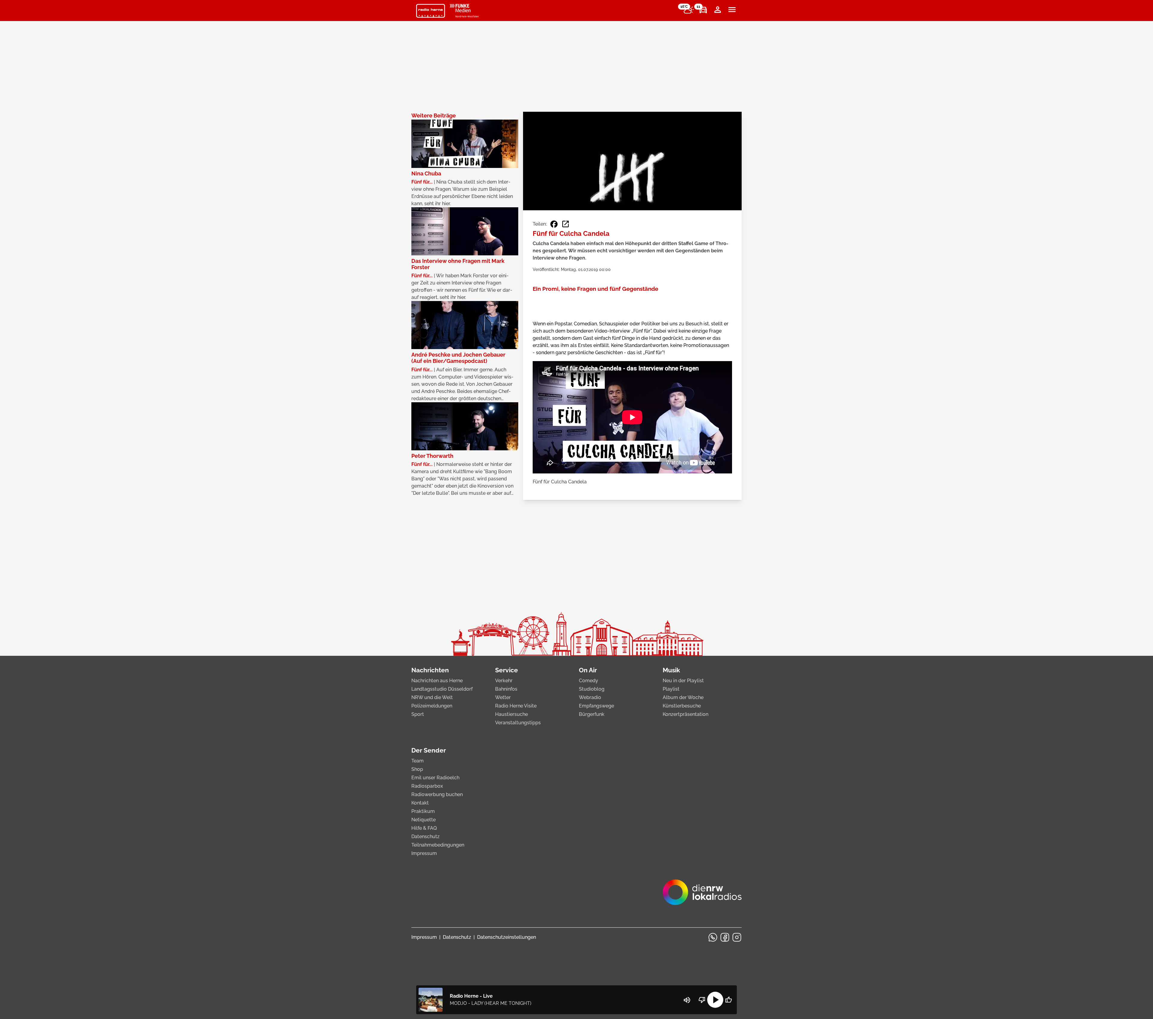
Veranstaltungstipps (518, 722)
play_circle (715, 999)
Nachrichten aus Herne (437, 680)
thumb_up (728, 999)
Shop (417, 769)
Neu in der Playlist (683, 680)
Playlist (671, 689)
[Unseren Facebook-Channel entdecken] (725, 937)
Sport (417, 714)
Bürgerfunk (591, 714)
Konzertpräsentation (685, 714)
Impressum (424, 853)
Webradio (590, 697)
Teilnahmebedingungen (437, 845)
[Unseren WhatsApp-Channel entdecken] (713, 937)
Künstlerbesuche (682, 706)
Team (417, 761)
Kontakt (420, 803)
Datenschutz (425, 836)
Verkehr (504, 680)
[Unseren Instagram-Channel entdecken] (737, 937)
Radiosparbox (427, 786)
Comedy (588, 680)
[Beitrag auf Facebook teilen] (554, 224)
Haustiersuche (511, 714)
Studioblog (591, 689)
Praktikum (423, 811)
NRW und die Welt (432, 697)
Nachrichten (430, 670)
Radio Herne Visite (516, 706)
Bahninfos (506, 689)
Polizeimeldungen (431, 706)
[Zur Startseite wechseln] (430, 10)
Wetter (503, 697)
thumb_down (702, 999)
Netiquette (423, 820)
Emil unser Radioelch (435, 777)
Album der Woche (683, 697)
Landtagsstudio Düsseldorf (442, 689)
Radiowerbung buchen (437, 794)
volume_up (687, 1000)
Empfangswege (596, 706)
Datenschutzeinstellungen (506, 937)
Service (506, 670)
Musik (671, 670)
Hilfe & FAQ (424, 828)
